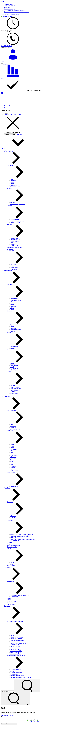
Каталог (3, 148)
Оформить (19, 114)
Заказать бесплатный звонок (8, 723)
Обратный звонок (5, 47)
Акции (3, 15)
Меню (2, 1)
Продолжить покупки (10, 134)
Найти (27, 704)
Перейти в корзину (10, 114)
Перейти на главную (7, 715)
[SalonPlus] (7, 16)
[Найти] (27, 685)
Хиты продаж (15, 15)
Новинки (8, 15)
